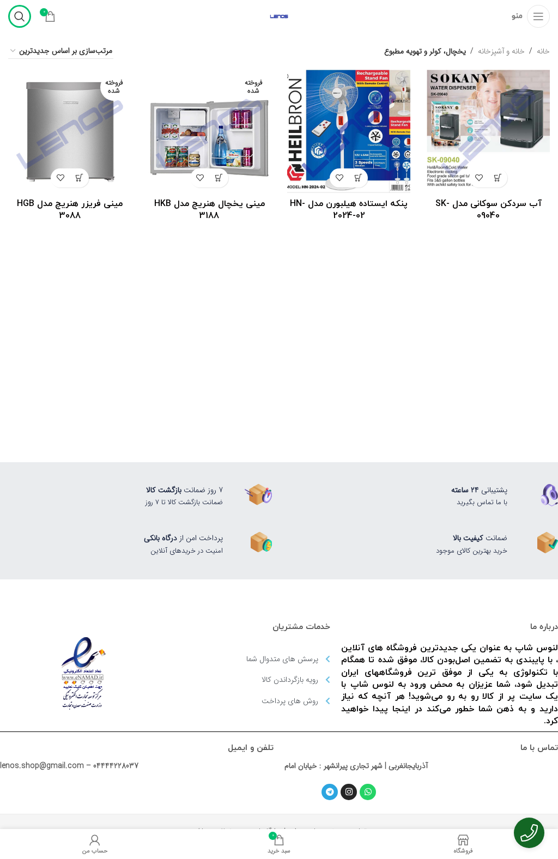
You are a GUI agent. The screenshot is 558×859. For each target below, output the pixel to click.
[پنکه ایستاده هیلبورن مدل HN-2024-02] (348, 131)
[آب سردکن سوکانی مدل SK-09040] (488, 131)
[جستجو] (20, 16)
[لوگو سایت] (279, 16)
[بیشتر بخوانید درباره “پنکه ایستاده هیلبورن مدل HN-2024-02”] (358, 177)
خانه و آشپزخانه (501, 51)
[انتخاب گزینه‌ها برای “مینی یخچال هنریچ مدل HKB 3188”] (218, 177)
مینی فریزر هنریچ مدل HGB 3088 (70, 210)
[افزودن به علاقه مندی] (478, 177)
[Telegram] (330, 792)
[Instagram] (349, 792)
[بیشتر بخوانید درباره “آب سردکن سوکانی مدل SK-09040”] (497, 177)
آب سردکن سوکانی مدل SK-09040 (488, 210)
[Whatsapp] (368, 792)
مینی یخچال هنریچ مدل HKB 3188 (209, 210)
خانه (543, 51)
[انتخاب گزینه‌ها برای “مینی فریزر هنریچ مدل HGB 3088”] (79, 177)
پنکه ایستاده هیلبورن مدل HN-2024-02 (349, 210)
